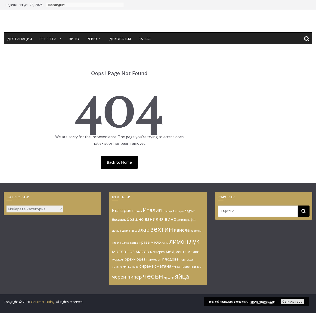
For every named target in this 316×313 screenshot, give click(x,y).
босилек (119, 219)
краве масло (150, 242)
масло (142, 251)
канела (182, 230)
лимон (178, 241)
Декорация (120, 38)
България (121, 210)
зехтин (161, 229)
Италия (152, 210)
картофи (196, 230)
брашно (135, 219)
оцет (141, 259)
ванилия (154, 219)
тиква (176, 266)
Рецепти (47, 38)
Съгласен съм (292, 301)
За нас (145, 38)
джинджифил (186, 220)
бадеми (190, 211)
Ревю (92, 38)
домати (128, 230)
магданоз (123, 251)
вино (170, 219)
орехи (130, 259)
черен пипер (127, 276)
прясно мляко (121, 267)
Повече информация (262, 301)
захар (142, 229)
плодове (170, 259)
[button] (58, 38)
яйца (182, 276)
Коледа (167, 211)
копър (134, 242)
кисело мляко (120, 242)
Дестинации (19, 38)
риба (135, 266)
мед (170, 251)
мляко (193, 251)
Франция (178, 211)
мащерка (157, 252)
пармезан (153, 259)
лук (194, 241)
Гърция (137, 211)
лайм (165, 242)
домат (116, 230)
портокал (186, 259)
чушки (169, 277)
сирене (146, 266)
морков (118, 259)
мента (180, 251)
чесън (153, 276)
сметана (163, 266)
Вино (74, 38)
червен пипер (191, 266)
